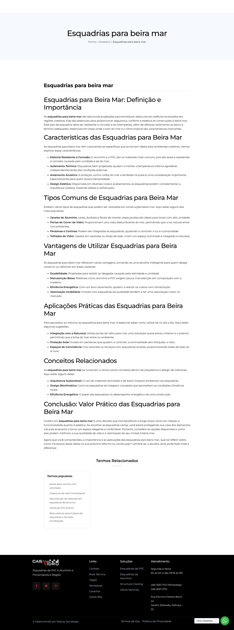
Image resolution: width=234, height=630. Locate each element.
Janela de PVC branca (62, 507)
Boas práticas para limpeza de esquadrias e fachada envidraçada (66, 517)
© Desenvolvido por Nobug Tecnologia (55, 621)
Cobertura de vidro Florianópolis (67, 493)
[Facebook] (37, 586)
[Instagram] (56, 586)
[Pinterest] (46, 586)
